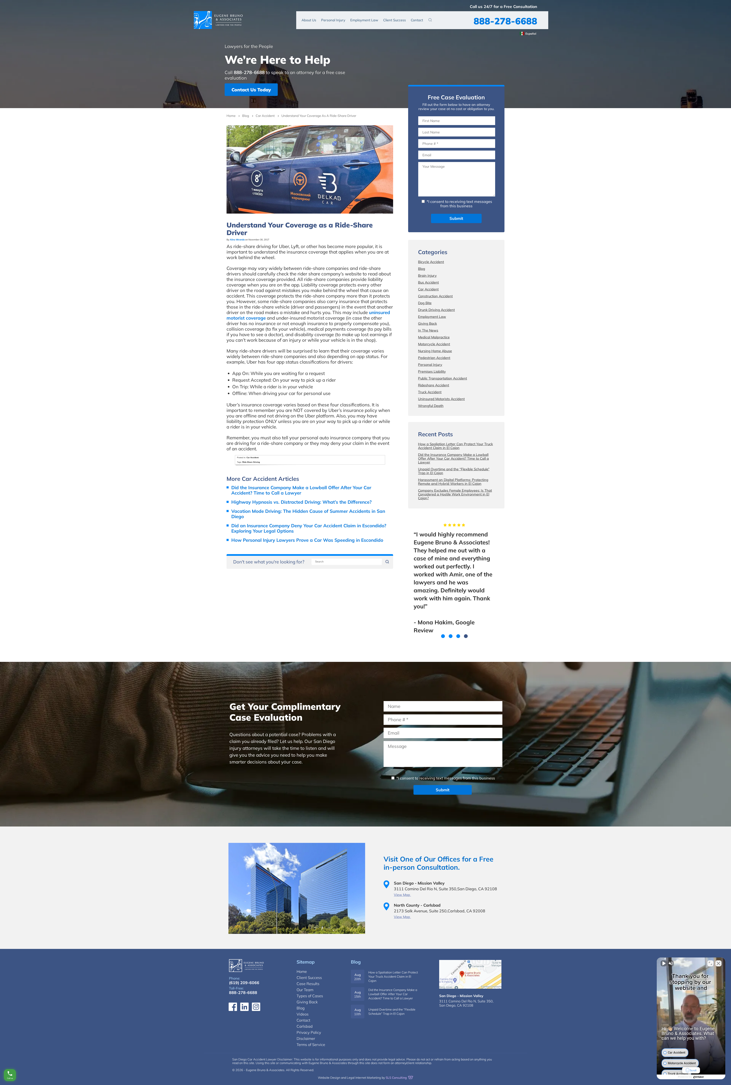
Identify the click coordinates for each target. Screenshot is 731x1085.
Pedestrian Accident (434, 358)
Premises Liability (432, 371)
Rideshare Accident (433, 385)
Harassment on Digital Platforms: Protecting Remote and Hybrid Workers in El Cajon (453, 482)
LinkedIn (244, 1007)
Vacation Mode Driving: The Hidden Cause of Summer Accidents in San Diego (308, 513)
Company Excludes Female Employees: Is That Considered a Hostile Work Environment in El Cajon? (455, 494)
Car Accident (265, 116)
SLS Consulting (397, 1077)
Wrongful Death (431, 406)
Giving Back (427, 323)
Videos (303, 1014)
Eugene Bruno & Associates (218, 20)
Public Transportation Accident (442, 378)
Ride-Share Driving (251, 462)
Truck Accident (429, 392)
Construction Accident (435, 296)
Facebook (233, 1007)
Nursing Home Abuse (435, 351)
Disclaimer (306, 1038)
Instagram (256, 1007)
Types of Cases (310, 995)
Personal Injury (333, 20)
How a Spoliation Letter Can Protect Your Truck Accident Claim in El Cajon (455, 446)
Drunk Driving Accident (436, 310)
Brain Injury (427, 275)
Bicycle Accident (431, 262)
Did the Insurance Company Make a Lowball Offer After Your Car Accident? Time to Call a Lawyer (301, 490)
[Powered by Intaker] (698, 1077)
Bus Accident (428, 282)
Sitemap (306, 962)
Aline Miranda (237, 239)
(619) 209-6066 (244, 982)
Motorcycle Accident (434, 344)
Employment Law (364, 20)
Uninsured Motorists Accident (441, 399)
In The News (428, 330)
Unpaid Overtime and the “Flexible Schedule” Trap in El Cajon (453, 471)
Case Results (308, 983)
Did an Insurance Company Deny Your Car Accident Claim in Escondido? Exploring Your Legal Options (308, 528)
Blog (245, 116)
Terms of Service (311, 1044)
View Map (402, 895)
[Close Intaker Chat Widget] (718, 963)
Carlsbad (305, 1026)
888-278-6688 (505, 21)
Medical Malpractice (434, 337)
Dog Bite (425, 303)
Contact (417, 20)
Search (430, 19)
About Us (309, 20)
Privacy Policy (309, 1032)
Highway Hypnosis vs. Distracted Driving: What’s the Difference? (301, 502)
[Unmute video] (664, 963)
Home (231, 116)
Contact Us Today (251, 90)
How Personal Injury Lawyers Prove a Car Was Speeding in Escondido (307, 540)
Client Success (394, 20)
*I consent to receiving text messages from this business (459, 203)
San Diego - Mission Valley (461, 996)
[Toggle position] (710, 963)
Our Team (305, 989)
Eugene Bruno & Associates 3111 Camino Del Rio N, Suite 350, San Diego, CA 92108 (470, 974)
